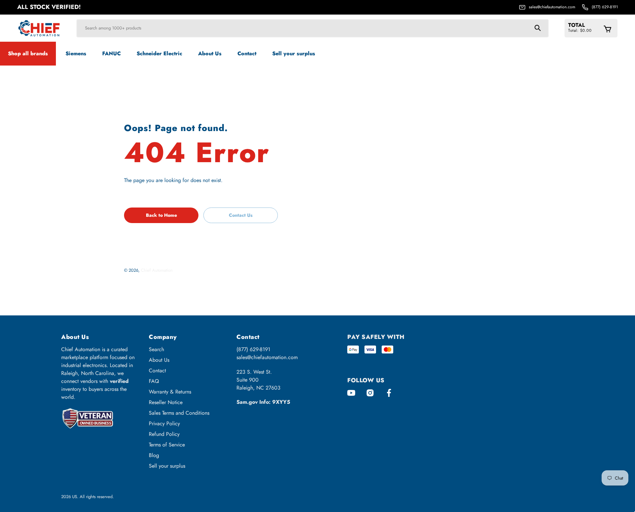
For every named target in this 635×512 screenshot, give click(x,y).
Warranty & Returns (170, 392)
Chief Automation (157, 270)
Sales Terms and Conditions (179, 413)
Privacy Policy (164, 423)
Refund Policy (164, 434)
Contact (157, 370)
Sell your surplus (167, 466)
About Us (159, 360)
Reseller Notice (166, 402)
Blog (154, 455)
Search (156, 349)
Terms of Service (167, 444)
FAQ (154, 381)
